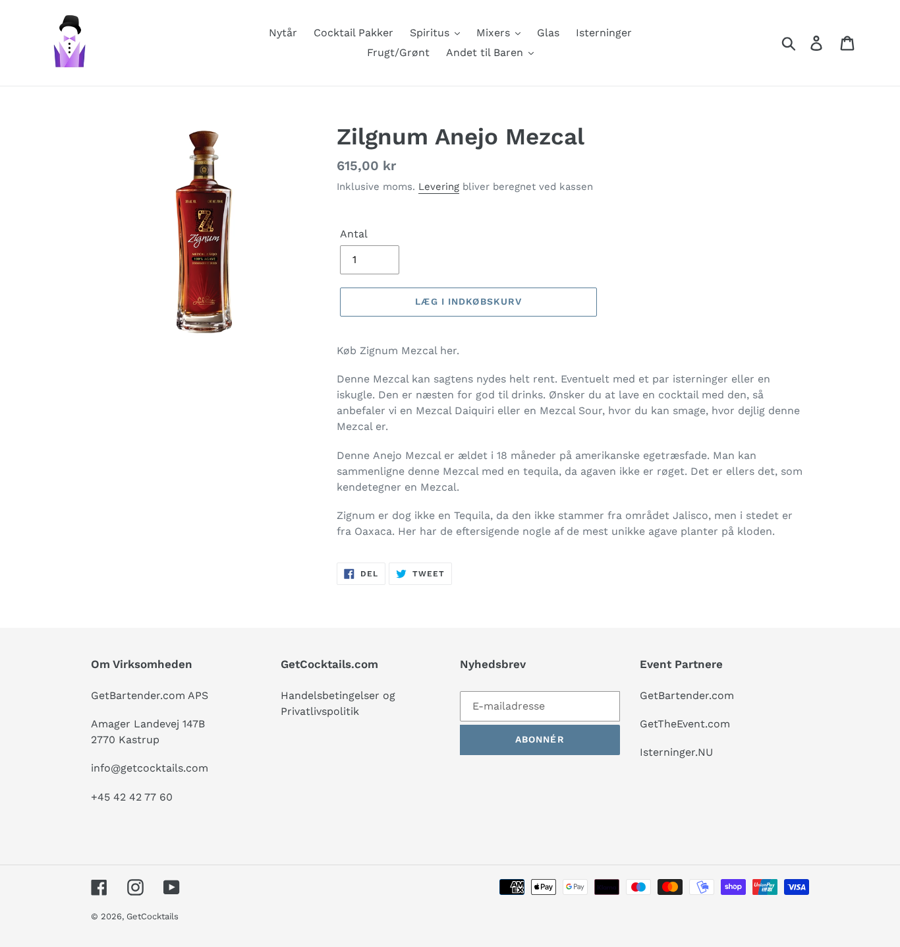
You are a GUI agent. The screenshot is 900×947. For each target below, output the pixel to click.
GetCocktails (153, 916)
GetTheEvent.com (685, 724)
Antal (354, 234)
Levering (438, 187)
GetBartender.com (687, 695)
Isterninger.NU (676, 752)
